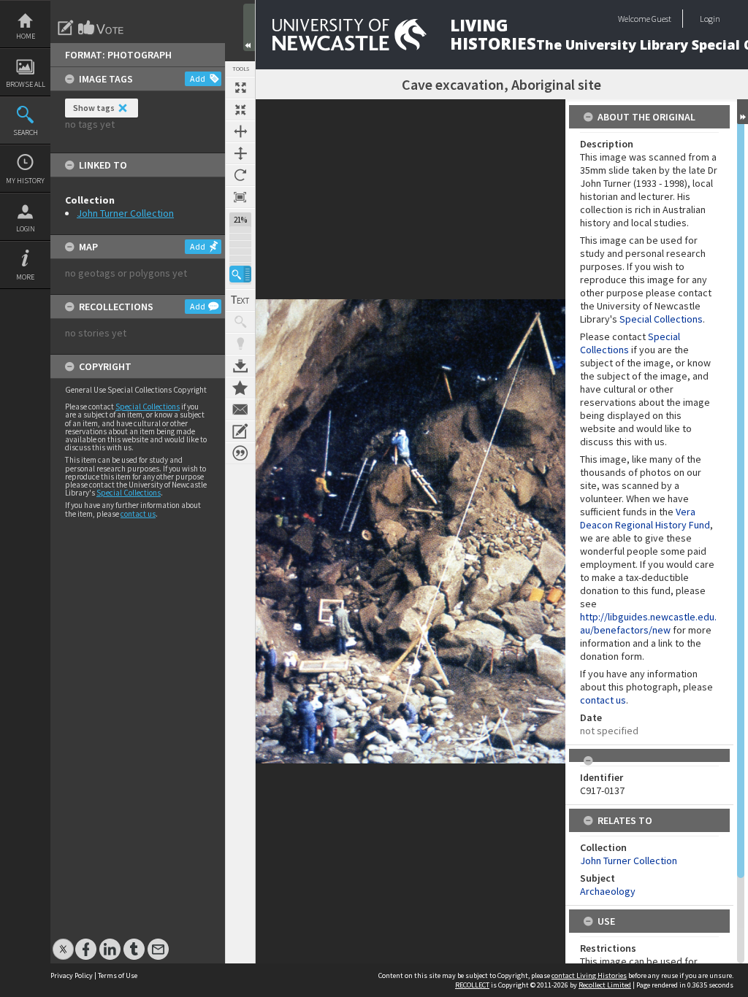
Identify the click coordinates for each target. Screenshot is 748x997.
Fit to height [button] (240, 153)
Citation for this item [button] (240, 453)
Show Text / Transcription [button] (240, 300)
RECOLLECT (472, 985)
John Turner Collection (125, 213)
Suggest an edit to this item (66, 28)
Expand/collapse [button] (742, 111)
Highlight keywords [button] (240, 344)
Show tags (94, 107)
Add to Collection (240, 388)
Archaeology (608, 891)
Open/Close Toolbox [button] (249, 27)
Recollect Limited (605, 985)
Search (25, 132)
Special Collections (147, 406)
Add (197, 78)
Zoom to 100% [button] (240, 197)
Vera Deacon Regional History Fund (645, 518)
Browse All (25, 84)
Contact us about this (240, 409)
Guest (661, 18)
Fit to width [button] (240, 131)
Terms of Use (117, 975)
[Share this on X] (63, 942)
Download (240, 366)
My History (25, 180)
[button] (240, 274)
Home (25, 36)
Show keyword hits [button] (240, 322)
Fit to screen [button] (240, 109)
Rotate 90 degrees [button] (240, 175)
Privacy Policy (71, 975)
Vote (101, 28)
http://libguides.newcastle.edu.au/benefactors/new (648, 623)
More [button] (25, 277)
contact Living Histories (589, 975)
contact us (138, 514)
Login (25, 229)
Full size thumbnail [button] (240, 88)
